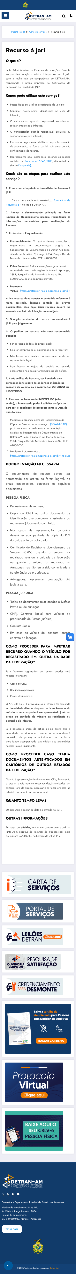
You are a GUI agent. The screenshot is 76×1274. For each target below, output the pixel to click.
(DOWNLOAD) (58, 424)
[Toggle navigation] (7, 4)
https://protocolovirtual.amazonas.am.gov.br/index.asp (41, 456)
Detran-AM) (24, 165)
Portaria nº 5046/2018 (38, 161)
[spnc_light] (71, 16)
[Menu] (5, 15)
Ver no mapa (11, 1229)
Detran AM (54, 1268)
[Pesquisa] (64, 16)
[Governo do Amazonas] (25, 4)
